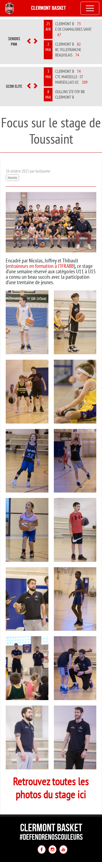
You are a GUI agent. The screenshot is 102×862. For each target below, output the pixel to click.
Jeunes (12, 177)
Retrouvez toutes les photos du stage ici (51, 787)
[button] (29, 41)
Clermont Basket (48, 8)
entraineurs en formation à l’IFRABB (40, 265)
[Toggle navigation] (90, 8)
